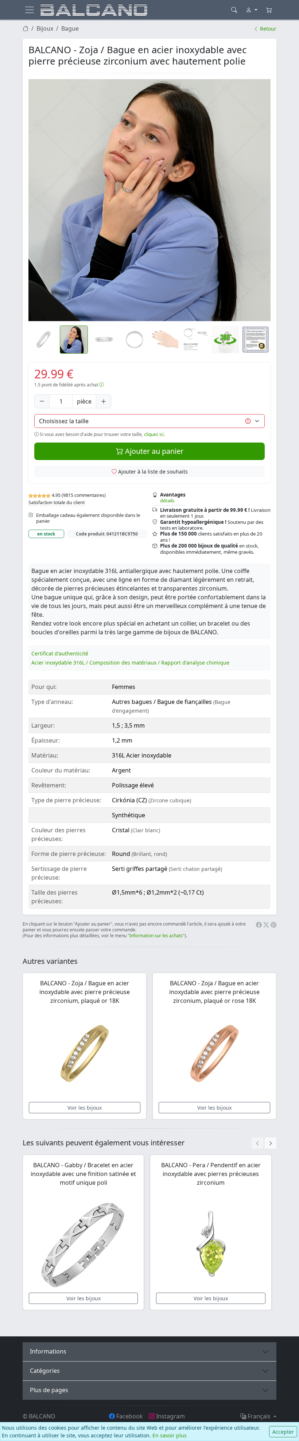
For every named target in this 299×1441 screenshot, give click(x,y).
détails (167, 500)
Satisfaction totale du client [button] (56, 502)
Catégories (45, 1371)
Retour (267, 28)
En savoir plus (169, 1435)
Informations (48, 1351)
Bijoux (44, 28)
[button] (149, 200)
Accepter (283, 1431)
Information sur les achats (156, 935)
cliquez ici (154, 434)
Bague (70, 28)
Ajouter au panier (153, 451)
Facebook (129, 1416)
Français (259, 1416)
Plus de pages (49, 1390)
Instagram (170, 1416)
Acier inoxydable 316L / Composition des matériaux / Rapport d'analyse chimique (130, 662)
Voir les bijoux (84, 1107)
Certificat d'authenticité (59, 653)
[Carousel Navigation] (264, 1143)
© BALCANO (39, 1416)
